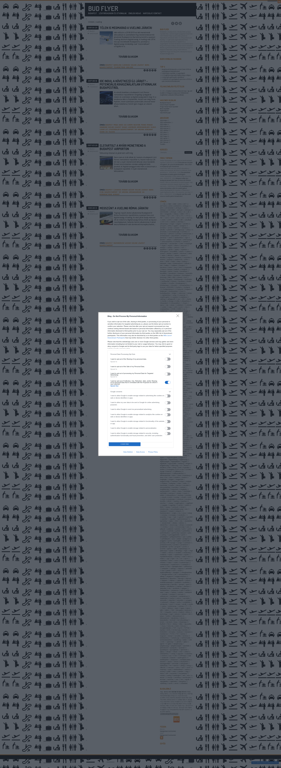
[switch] (168, 359)
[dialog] (140, 384)
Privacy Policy (153, 452)
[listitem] (140, 354)
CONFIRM (125, 444)
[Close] (178, 316)
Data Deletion (128, 452)
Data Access (140, 452)
